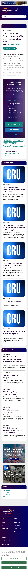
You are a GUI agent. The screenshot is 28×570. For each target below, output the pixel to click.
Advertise (6, 497)
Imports (7, 146)
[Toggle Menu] (25, 10)
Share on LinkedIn (9, 48)
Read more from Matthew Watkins (12, 154)
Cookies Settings (14, 558)
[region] (14, 558)
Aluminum (7, 140)
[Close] (26, 549)
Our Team (6, 492)
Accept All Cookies (14, 567)
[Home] (12, 10)
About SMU (6, 490)
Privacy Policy (5, 544)
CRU (5, 143)
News (3, 522)
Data (2, 525)
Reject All (14, 562)
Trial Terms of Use (6, 541)
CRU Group (6, 495)
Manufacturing (18, 146)
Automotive (18, 140)
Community (4, 528)
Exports (13, 143)
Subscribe (4, 532)
